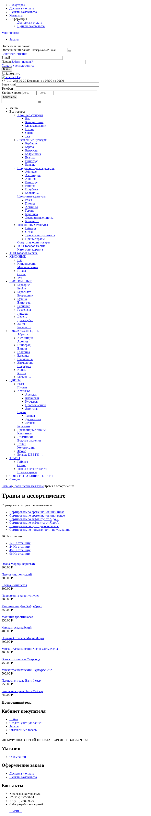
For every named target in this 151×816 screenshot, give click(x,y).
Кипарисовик (34, 122)
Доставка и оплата (21, 8)
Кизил (21, 373)
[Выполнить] (69, 50)
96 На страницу (19, 553)
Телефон (7, 88)
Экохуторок (17, 4)
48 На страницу (19, 550)
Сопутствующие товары (33, 242)
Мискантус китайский (17, 627)
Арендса (31, 394)
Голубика (31, 189)
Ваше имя (8, 84)
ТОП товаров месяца (31, 246)
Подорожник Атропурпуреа (20, 595)
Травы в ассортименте (40, 235)
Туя (27, 136)
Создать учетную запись (18, 65)
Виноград (31, 161)
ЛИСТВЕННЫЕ (20, 281)
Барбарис (31, 143)
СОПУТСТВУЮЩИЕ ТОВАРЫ (31, 475)
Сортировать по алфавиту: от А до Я (34, 519)
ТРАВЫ (14, 458)
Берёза (29, 147)
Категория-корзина (30, 249)
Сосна (29, 132)
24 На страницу (19, 546)
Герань (29, 210)
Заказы (14, 39)
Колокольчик (26, 447)
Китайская (32, 398)
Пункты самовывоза (23, 12)
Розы (28, 200)
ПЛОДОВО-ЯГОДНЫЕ (25, 330)
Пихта (29, 129)
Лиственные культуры (32, 139)
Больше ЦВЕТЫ (30, 454)
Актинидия (33, 175)
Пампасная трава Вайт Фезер (21, 680)
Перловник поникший (17, 574)
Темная (30, 415)
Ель (27, 118)
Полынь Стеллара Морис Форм (23, 638)
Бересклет (32, 150)
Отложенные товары (23, 730)
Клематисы (24, 433)
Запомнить (13, 73)
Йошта (21, 369)
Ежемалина (25, 359)
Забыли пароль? (22, 61)
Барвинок (31, 214)
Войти (6, 53)
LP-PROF (15, 811)
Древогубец (25, 320)
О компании (17, 756)
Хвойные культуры (30, 115)
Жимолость (25, 362)
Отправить (9, 96)
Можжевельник (35, 125)
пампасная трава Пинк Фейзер (22, 691)
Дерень (22, 316)
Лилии (21, 444)
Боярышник (33, 154)
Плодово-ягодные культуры (35, 168)
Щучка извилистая (14, 585)
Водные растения (29, 440)
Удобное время (11, 92)
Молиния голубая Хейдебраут (22, 606)
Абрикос (31, 171)
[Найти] (39, 102)
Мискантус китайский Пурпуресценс (27, 670)
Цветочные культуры (31, 196)
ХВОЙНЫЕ (17, 256)
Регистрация (18, 53)
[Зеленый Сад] (12, 77)
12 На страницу (19, 543)
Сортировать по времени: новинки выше (37, 515)
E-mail (6, 57)
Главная (7, 486)
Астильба (31, 207)
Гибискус (23, 306)
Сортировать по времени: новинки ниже (36, 512)
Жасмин (22, 323)
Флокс (21, 451)
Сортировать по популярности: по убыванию (39, 529)
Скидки (14, 479)
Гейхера (30, 228)
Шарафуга (24, 366)
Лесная (30, 422)
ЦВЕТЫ (15, 380)
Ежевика (23, 355)
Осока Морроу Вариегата (19, 563)
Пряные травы (35, 238)
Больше (32, 164)
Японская (31, 408)
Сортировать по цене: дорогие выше (34, 526)
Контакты (16, 15)
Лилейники (25, 437)
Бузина (30, 157)
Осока (29, 231)
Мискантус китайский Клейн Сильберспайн (31, 648)
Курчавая (31, 401)
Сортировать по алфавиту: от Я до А (34, 522)
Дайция (22, 313)
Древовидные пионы (39, 217)
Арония (30, 178)
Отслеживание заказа (16, 49)
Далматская (33, 419)
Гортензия (24, 309)
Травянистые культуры (32, 224)
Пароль (6, 61)
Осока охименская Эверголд (21, 659)
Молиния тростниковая (17, 617)
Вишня (30, 185)
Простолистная (35, 405)
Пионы (30, 203)
